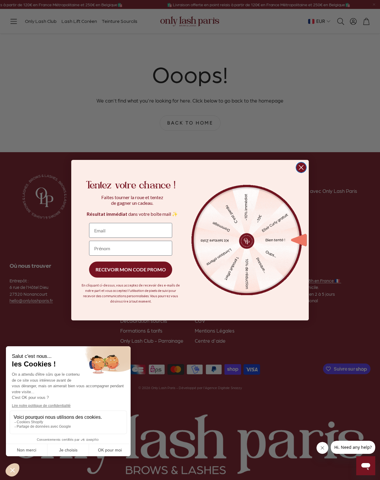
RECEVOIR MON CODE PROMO (131, 269)
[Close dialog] (301, 167)
